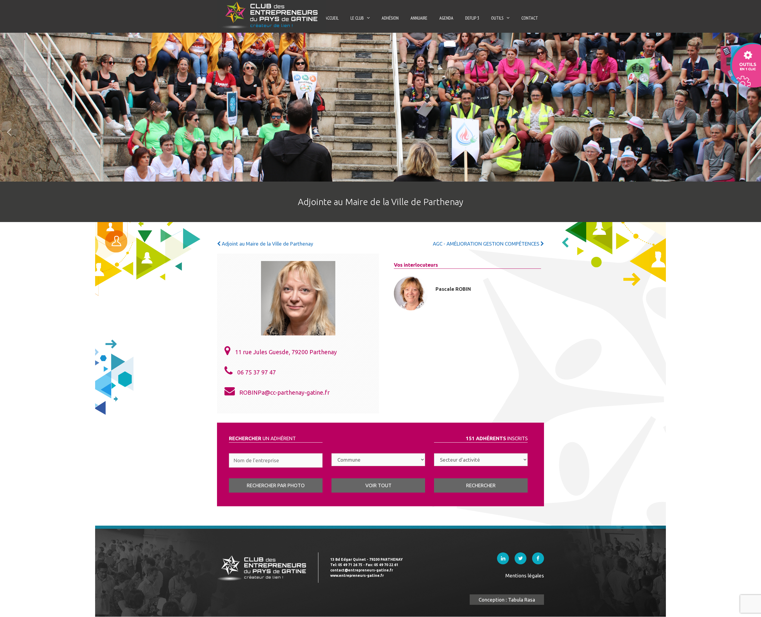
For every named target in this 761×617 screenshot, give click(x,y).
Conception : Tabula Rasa (507, 599)
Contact (529, 18)
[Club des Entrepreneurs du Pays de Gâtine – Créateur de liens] (271, 15)
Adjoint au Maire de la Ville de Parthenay (267, 243)
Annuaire (419, 18)
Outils (497, 18)
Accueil (332, 18)
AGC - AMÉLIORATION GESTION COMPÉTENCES (486, 243)
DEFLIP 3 (472, 18)
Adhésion (390, 18)
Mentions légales (524, 575)
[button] (9, 132)
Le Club (357, 18)
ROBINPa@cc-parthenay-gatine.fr (284, 392)
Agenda (446, 18)
